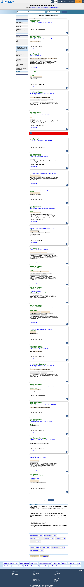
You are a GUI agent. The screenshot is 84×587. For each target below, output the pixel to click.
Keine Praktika (18, 23)
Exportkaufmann (48, 7)
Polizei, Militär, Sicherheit (66, 565)
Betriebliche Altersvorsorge (20, 54)
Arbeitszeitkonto (18, 63)
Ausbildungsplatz (19, 29)
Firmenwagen (18, 51)
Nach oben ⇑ (80, 570)
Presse (34, 575)
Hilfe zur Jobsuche (57, 575)
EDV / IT (17, 563)
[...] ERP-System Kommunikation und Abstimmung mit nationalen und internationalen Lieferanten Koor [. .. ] (39, 339)
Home (52, 1)
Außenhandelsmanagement (58, 547)
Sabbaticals (18, 55)
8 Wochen (17, 44)
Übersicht (13, 573)
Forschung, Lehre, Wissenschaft (17, 565)
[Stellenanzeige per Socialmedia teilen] (67, 33)
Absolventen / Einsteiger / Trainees (21, 30)
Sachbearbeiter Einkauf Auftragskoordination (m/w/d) (41, 329)
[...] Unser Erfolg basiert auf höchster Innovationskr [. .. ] (39, 29)
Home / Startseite (57, 573)
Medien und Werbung (6, 565)
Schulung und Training (56, 563)
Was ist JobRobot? (36, 573)
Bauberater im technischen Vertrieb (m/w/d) (39, 249)
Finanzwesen (64, 563)
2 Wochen (17, 41)
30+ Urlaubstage (18, 60)
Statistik (34, 574)
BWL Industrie (44, 547)
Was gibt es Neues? (36, 578)
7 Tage (17, 40)
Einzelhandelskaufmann (42, 7)
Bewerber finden (14, 575)
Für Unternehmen (72, 1)
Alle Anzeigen (18, 35)
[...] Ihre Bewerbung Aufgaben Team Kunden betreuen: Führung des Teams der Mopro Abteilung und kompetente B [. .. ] (40, 281)
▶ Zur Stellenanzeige (33, 48)
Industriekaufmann (35, 541)
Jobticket (17, 56)
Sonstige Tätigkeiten (33, 563)
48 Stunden (18, 37)
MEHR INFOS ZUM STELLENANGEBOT (38, 29)
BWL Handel (34, 547)
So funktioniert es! (36, 579)
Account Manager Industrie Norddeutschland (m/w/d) (41, 140)
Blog (55, 579)
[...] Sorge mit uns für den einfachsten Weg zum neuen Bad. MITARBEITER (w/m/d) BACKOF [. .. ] (39, 468)
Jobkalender (56, 580)
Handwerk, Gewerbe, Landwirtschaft (45, 563)
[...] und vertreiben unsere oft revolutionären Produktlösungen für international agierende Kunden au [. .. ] (40, 125)
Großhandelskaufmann (55, 7)
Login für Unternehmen (15, 578)
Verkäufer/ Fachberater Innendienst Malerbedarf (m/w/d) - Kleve (43, 173)
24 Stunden (18, 36)
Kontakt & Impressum (36, 580)
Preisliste (34, 576)
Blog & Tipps (66, 1)
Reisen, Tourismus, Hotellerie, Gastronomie (32, 565)
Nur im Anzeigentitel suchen (20, 16)
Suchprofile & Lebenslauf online (59, 576)
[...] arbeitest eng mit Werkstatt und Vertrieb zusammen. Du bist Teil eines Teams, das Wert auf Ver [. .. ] (39, 356)
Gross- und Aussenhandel (44, 556)
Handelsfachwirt (60, 538)
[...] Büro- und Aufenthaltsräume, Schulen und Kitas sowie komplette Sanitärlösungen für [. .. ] (40, 260)
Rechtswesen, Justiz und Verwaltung (74, 563)
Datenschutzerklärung (36, 581)
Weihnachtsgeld (18, 59)
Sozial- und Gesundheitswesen (9, 563)
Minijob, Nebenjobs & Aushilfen (55, 565)
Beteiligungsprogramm (19, 64)
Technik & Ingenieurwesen (24, 563)
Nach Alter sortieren (19, 72)
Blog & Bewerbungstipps (58, 581)
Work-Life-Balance (19, 69)
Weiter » (51, 500)
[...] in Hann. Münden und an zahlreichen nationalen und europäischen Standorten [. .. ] (39, 488)
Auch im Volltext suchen (20, 19)
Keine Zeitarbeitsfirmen (19, 22)
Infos (83, 1)
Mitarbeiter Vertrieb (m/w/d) (35, 55)
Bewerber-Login (60, 1)
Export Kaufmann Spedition (36, 550)
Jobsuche (55, 574)
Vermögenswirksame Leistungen (21, 68)
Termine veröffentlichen (15, 576)
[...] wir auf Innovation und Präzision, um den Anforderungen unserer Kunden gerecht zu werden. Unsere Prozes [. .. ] (39, 84)
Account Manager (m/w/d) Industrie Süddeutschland (41, 22)
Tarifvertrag (18, 65)
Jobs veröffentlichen (15, 574)
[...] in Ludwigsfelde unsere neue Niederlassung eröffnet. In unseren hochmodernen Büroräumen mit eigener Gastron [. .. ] (40, 240)
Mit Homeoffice (18, 26)
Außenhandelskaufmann (34, 7)
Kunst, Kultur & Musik (44, 565)
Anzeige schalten (78, 1)
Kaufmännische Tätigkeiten (34, 556)
